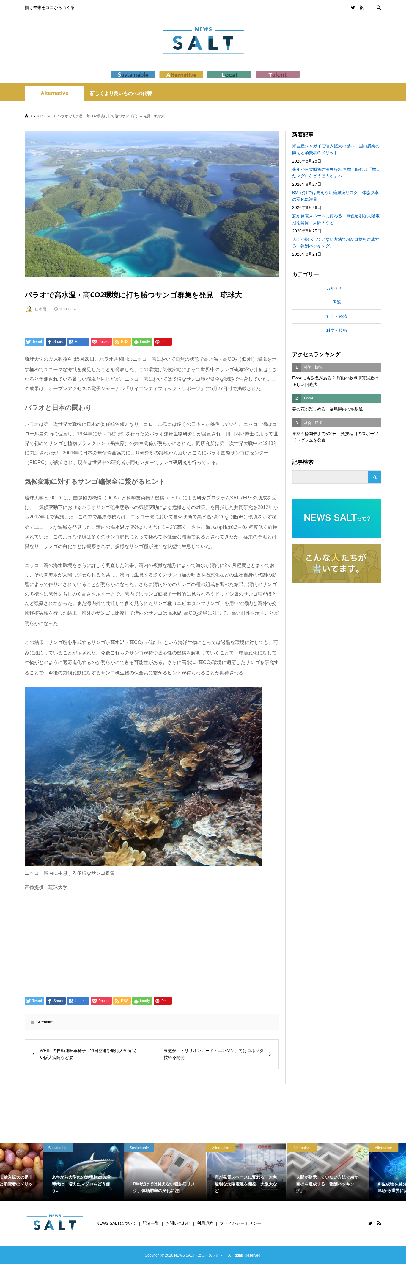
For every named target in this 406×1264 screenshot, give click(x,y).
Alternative (54, 93)
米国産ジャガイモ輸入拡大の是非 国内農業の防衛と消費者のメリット (336, 149)
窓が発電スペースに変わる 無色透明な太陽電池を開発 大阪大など (336, 219)
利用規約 (205, 1223)
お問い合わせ (178, 1223)
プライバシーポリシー (240, 1223)
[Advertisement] (152, 943)
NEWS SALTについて (116, 1223)
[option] (40, 1172)
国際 (337, 302)
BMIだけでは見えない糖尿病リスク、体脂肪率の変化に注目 (335, 195)
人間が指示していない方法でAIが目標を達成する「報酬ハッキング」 (335, 242)
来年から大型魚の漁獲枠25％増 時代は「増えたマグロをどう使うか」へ (336, 172)
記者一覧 (151, 1223)
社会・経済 (336, 316)
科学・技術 (336, 330)
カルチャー (336, 288)
